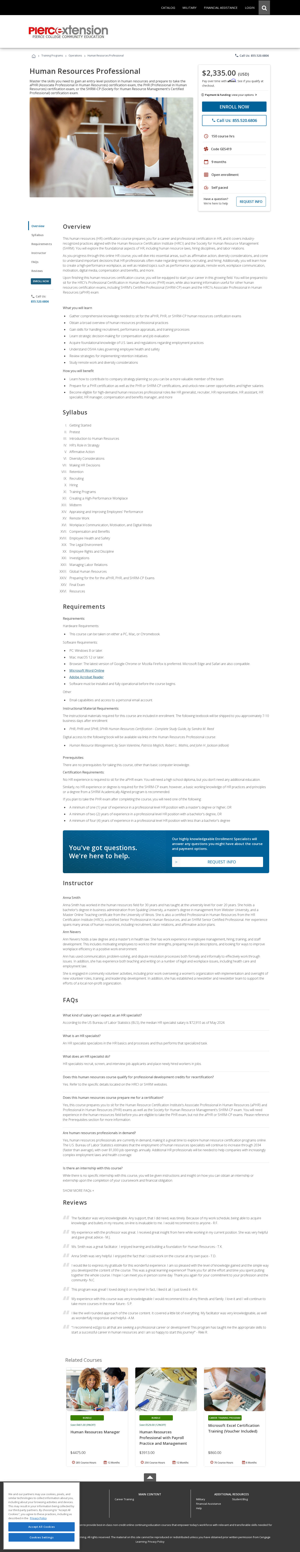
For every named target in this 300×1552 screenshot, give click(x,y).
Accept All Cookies (41, 1527)
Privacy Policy (156, 1541)
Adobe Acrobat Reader (86, 677)
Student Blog (240, 1499)
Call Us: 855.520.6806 (252, 55)
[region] (41, 1516)
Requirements (41, 244)
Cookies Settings (42, 1537)
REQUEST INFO (251, 201)
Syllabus (37, 235)
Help (199, 1508)
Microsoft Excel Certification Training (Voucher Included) (233, 1428)
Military (200, 1499)
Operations (75, 55)
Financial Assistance (208, 1504)
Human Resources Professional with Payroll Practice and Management (163, 1437)
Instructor (38, 253)
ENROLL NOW (234, 107)
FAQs (35, 262)
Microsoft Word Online (86, 670)
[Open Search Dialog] (264, 7)
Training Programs (52, 55)
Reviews (37, 271)
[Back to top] (150, 1493)
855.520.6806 (40, 301)
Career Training (124, 1499)
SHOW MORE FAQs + (78, 1190)
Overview (37, 226)
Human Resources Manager (95, 1431)
